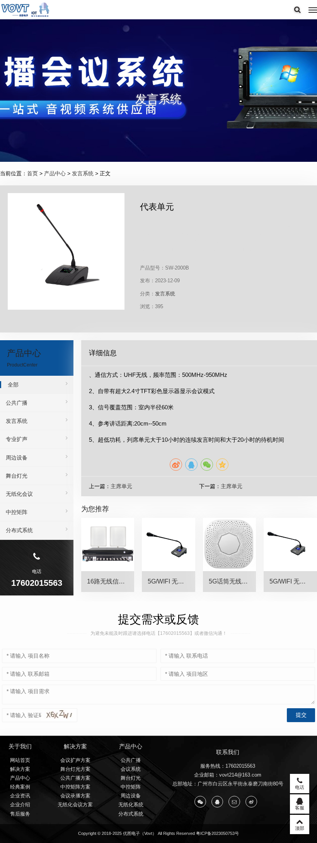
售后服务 (20, 814)
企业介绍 (20, 804)
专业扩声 (16, 439)
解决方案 (20, 769)
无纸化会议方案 (75, 804)
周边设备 (16, 458)
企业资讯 (20, 796)
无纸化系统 (130, 804)
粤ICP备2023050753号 (217, 833)
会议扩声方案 (75, 760)
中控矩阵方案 (75, 787)
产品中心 (55, 173)
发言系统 (83, 173)
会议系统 (131, 769)
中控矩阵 (16, 512)
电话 (299, 787)
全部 (13, 385)
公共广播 (16, 403)
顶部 (299, 828)
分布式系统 (19, 530)
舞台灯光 (16, 476)
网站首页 (20, 760)
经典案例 (20, 787)
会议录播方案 (75, 796)
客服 (299, 808)
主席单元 (121, 486)
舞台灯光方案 (75, 769)
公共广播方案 (75, 778)
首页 (32, 173)
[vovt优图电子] (26, 9)
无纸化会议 (19, 494)
